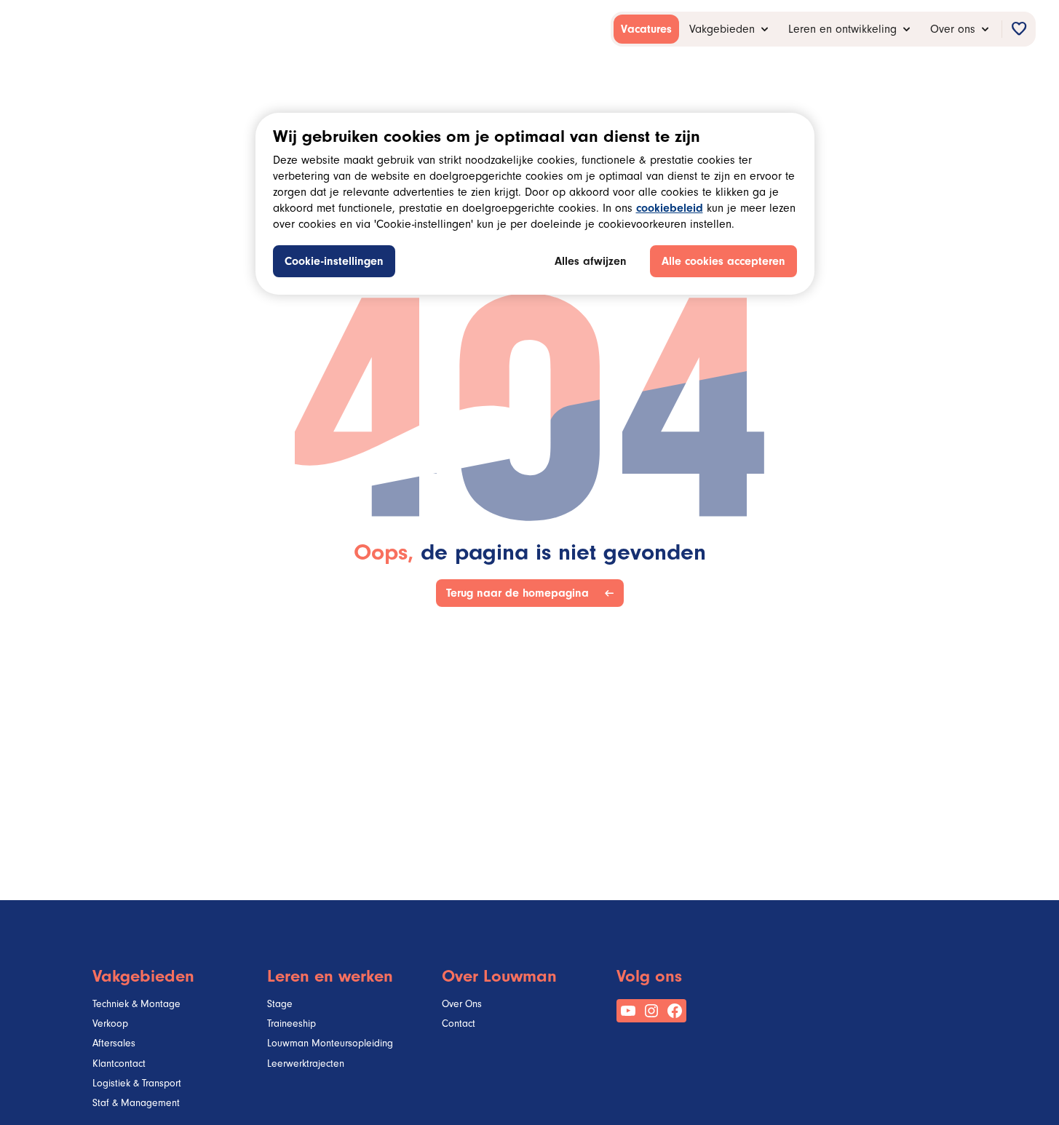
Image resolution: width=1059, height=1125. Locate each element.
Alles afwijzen (591, 263)
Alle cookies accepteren (723, 263)
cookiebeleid (669, 209)
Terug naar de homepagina (520, 593)
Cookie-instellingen (334, 263)
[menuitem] (646, 29)
